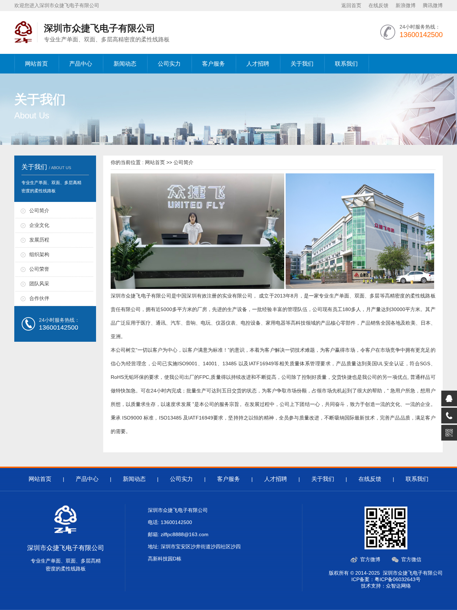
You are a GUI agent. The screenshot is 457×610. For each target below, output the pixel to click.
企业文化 (39, 225)
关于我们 (302, 64)
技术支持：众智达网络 (386, 586)
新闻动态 (125, 64)
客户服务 (213, 64)
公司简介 (39, 210)
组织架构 (39, 254)
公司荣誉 (39, 269)
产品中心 (80, 64)
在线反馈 (378, 5)
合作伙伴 (39, 298)
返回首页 (351, 5)
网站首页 (36, 64)
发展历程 (39, 240)
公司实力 (169, 64)
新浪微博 (406, 5)
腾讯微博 (433, 5)
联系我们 (346, 64)
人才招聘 (257, 64)
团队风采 (39, 283)
